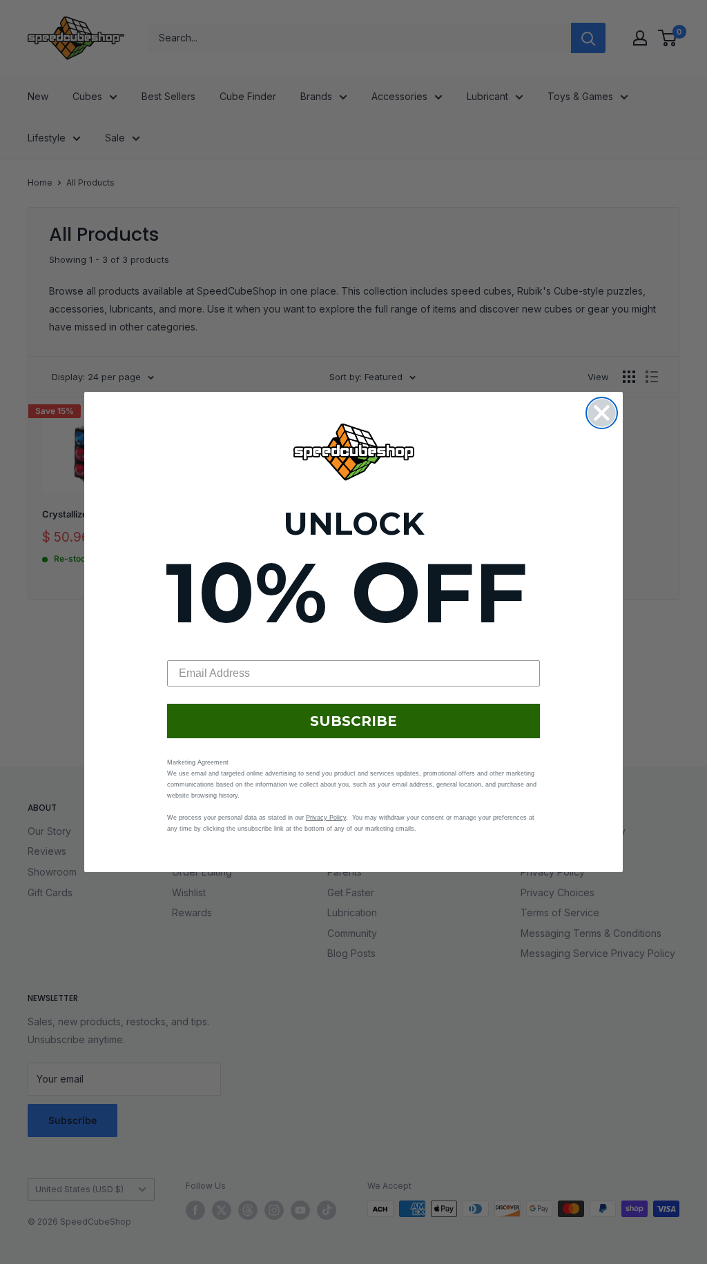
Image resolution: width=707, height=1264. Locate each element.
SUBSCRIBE (353, 721)
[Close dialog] (601, 412)
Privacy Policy (326, 817)
